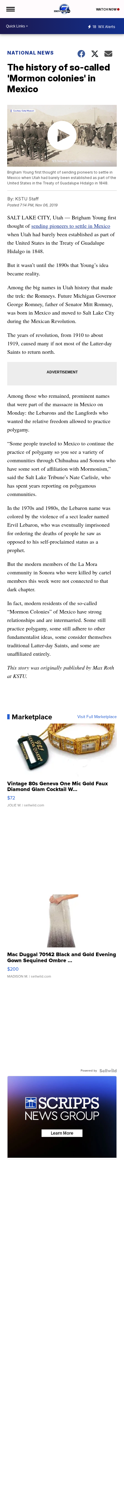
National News (30, 53)
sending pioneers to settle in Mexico (70, 225)
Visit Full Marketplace (97, 717)
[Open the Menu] (10, 9)
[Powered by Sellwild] (108, 1071)
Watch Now (106, 9)
